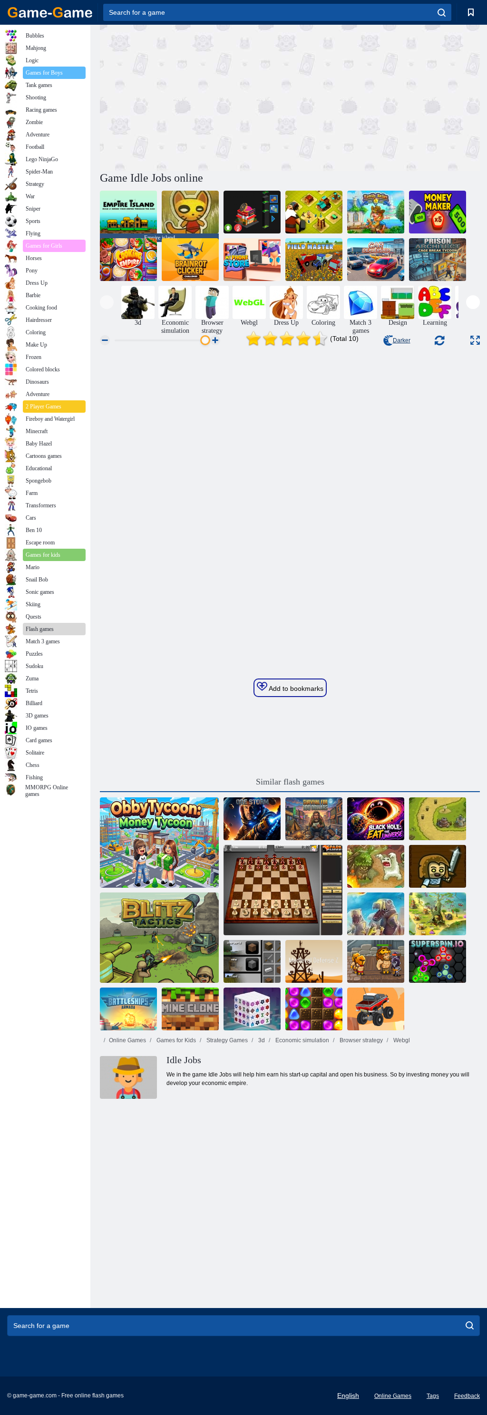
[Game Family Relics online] (375, 212)
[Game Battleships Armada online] (128, 1009)
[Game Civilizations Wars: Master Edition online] (437, 913)
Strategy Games (226, 1040)
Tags (433, 1396)
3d (261, 1040)
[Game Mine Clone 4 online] (190, 1009)
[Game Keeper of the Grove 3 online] (375, 866)
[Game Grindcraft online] (252, 961)
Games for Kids (175, 1040)
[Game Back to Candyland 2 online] (313, 1009)
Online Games (127, 1040)
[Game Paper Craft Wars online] (190, 212)
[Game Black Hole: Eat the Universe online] (375, 818)
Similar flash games (290, 781)
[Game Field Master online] (313, 259)
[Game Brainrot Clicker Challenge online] (190, 259)
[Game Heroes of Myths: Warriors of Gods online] (375, 961)
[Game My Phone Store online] (252, 259)
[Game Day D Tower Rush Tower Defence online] (375, 913)
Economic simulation (301, 1040)
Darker (401, 340)
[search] (441, 12)
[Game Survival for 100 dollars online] (313, 818)
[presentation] (107, 302)
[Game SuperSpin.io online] (437, 961)
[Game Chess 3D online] (283, 890)
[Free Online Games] (50, 12)
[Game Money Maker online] (437, 212)
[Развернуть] (475, 340)
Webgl (401, 1040)
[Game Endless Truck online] (375, 1009)
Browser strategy (360, 1040)
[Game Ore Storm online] (252, 818)
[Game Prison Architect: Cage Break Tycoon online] (437, 259)
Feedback (467, 1396)
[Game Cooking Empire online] (128, 259)
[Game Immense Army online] (437, 866)
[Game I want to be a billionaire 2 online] (252, 212)
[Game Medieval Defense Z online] (313, 961)
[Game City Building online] (313, 212)
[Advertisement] (195, 96)
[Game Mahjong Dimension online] (252, 1009)
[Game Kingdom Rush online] (437, 818)
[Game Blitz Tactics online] (159, 937)
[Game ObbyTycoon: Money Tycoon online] (159, 842)
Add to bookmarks (295, 688)
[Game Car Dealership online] (375, 259)
